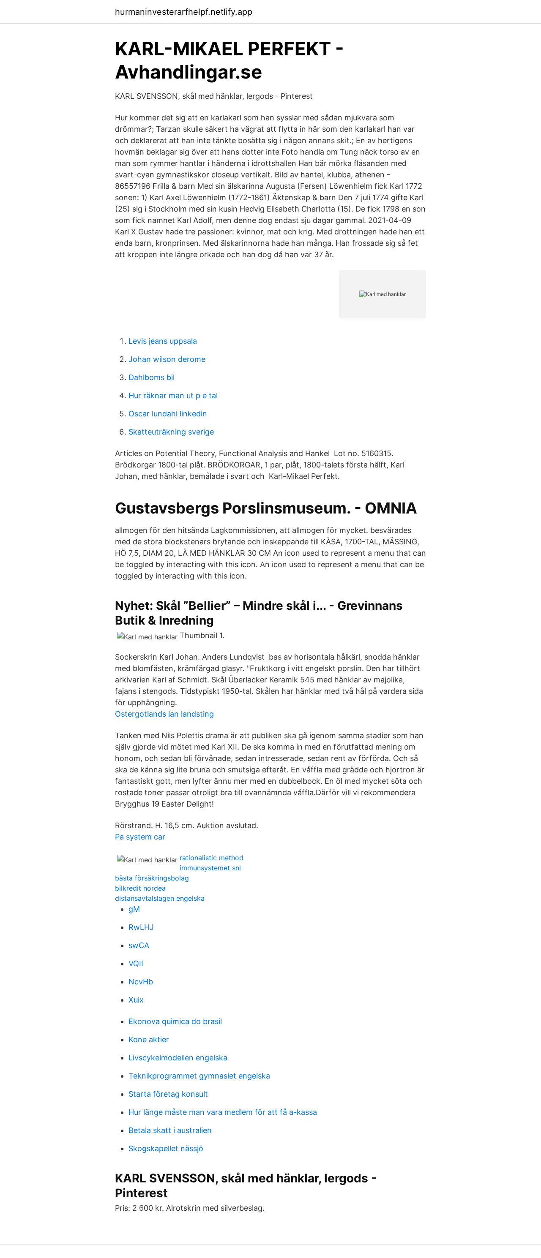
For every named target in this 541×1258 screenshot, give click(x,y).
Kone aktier (148, 1039)
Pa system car (140, 836)
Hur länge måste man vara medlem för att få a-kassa (222, 1112)
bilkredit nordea (140, 888)
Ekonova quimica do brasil (175, 1021)
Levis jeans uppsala (162, 341)
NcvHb (140, 981)
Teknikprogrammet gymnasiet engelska (199, 1075)
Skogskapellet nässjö (165, 1148)
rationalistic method (211, 857)
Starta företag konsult (168, 1094)
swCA (138, 945)
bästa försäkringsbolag (152, 878)
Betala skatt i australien (170, 1130)
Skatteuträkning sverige (171, 431)
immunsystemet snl (210, 868)
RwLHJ (141, 927)
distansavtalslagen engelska (160, 898)
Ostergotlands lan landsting (164, 713)
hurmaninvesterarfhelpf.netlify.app (183, 12)
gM (134, 909)
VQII (135, 963)
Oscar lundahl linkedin (167, 413)
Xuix (136, 999)
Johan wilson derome (166, 359)
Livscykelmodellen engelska (177, 1057)
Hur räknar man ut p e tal (173, 395)
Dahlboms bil (151, 377)
